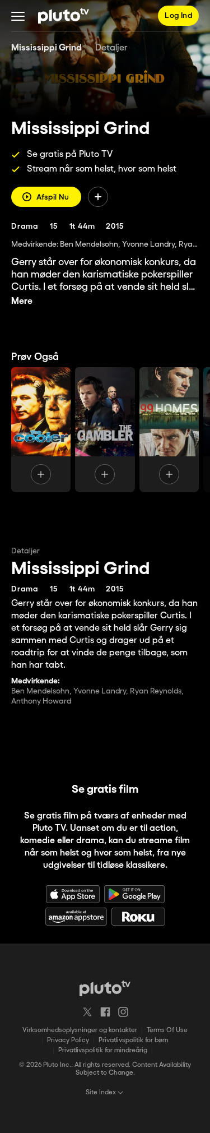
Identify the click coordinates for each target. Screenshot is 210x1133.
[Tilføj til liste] (98, 197)
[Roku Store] (138, 917)
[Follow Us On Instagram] (123, 1012)
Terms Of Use (167, 1030)
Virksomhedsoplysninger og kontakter (79, 1030)
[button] (18, 15)
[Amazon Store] (76, 917)
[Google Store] (134, 894)
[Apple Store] (73, 894)
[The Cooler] (41, 429)
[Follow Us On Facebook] (105, 1012)
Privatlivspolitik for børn (134, 1040)
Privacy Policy (68, 1040)
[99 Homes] (169, 429)
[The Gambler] (104, 429)
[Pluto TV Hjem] (63, 15)
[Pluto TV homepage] (105, 988)
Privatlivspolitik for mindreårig (102, 1050)
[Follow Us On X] (87, 1012)
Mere (21, 301)
